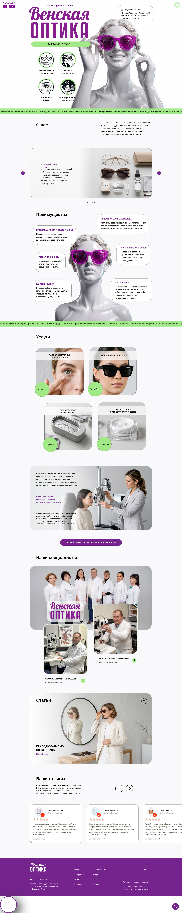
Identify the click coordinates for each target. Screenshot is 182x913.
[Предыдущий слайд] (23, 173)
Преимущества (99, 870)
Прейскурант (79, 885)
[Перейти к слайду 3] (92, 202)
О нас (76, 880)
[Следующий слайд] (159, 173)
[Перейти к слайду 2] (89, 202)
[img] (145, 867)
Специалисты (80, 875)
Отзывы (96, 885)
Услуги (96, 875)
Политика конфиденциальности (135, 882)
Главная (78, 870)
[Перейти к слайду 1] (87, 202)
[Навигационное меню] (177, 5)
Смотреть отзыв (151, 839)
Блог (95, 880)
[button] (42, 389)
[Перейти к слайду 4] (94, 202)
